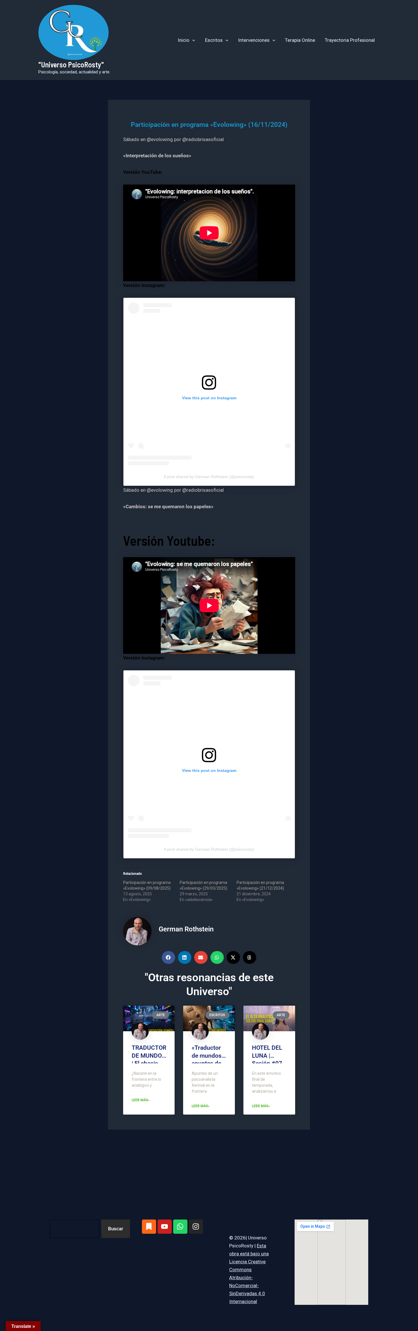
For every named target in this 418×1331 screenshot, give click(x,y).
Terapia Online (300, 40)
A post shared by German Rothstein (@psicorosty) (209, 476)
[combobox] (74, 1229)
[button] (192, 40)
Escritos (214, 40)
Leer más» (141, 1100)
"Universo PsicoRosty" (71, 64)
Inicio (183, 40)
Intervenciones (254, 40)
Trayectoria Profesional (350, 40)
